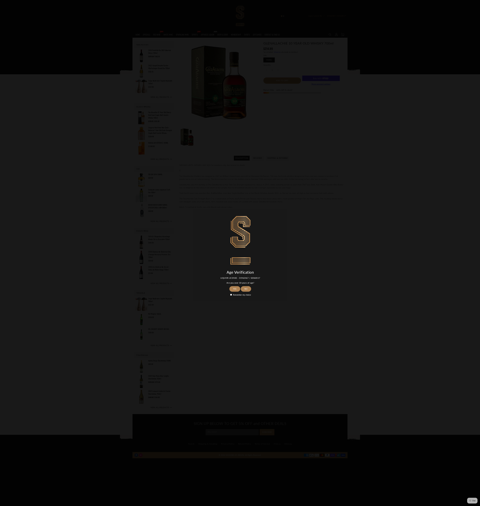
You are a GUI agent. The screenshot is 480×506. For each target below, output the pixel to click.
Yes (234, 289)
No (245, 289)
